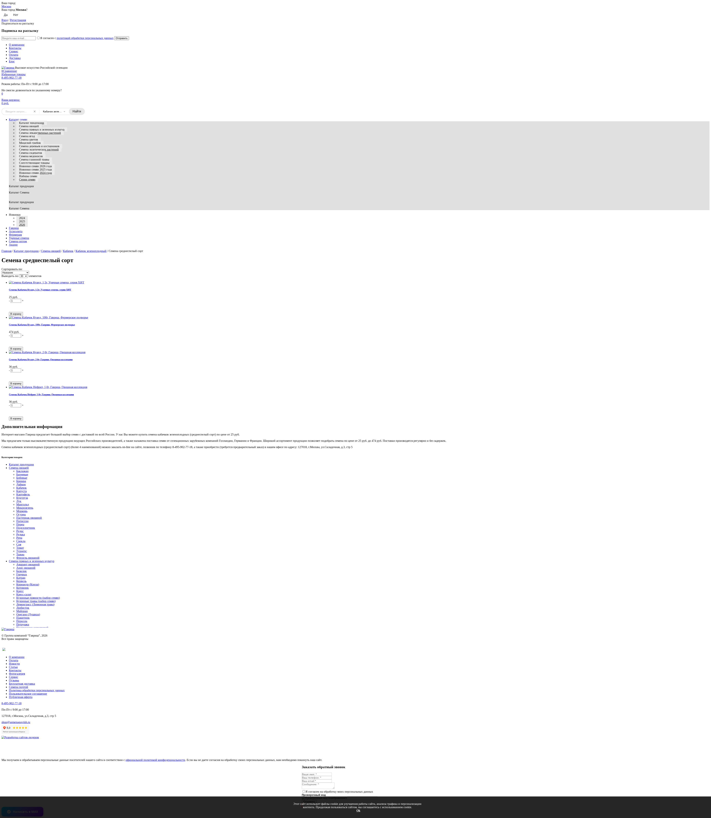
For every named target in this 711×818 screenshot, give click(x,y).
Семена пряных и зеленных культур (41, 129)
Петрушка (22, 624)
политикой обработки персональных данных (85, 38)
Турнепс (21, 551)
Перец (20, 524)
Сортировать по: (11, 269)
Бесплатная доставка (22, 683)
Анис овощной (25, 567)
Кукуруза (22, 497)
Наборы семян (28, 176)
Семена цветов (28, 139)
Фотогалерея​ (17, 673)
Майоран (22, 611)
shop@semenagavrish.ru (15, 722)
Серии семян (27, 179)
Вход (4, 20)
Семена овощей (29, 126)
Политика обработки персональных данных (37, 690)
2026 (22, 224)
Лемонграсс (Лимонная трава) (35, 604)
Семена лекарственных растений (40, 132)
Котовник (22, 587)
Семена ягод (27, 136)
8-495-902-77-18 (11, 77)
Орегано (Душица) (28, 614)
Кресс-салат (23, 594)
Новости (14, 663)
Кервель (21, 581)
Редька (20, 534)
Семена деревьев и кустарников (39, 146)
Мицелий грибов (30, 142)
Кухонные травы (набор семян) (36, 601)
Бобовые (21, 477)
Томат (20, 547)
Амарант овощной (28, 564)
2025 (22, 221)
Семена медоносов (31, 156)
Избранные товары (13, 74)
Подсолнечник (25, 527)
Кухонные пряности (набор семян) (38, 597)
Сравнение (9, 71)
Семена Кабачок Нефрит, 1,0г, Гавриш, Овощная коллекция (41, 394)
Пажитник (23, 617)
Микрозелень (24, 507)
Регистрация (18, 20)
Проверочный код (314, 794)
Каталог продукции (31, 122)
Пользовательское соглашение (28, 693)
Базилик (21, 571)
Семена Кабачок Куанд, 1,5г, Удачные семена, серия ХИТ (40, 289)
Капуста (21, 491)
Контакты (15, 48)
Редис (20, 531)
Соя (18, 544)
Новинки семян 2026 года (35, 166)
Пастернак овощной (29, 517)
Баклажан (22, 471)
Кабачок (68, 251)
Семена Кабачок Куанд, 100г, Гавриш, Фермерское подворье (42, 324)
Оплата (13, 54)
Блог (12, 61)
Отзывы (14, 680)
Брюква (21, 481)
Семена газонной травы (34, 159)
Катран (20, 577)
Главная (6, 251)
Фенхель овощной (27, 557)
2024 (22, 218)
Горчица (21, 574)
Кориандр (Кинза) (27, 584)
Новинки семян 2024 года (35, 172)
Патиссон (22, 521)
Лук (18, 501)
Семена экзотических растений (39, 149)
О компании (16, 44)
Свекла (20, 541)
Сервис (13, 51)
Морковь (21, 511)
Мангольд (22, 504)
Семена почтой (18, 687)
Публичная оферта (20, 697)
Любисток (22, 607)
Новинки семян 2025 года (35, 169)
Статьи (13, 667)
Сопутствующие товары (34, 162)
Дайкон (21, 484)
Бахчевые (22, 474)
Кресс (20, 591)
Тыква (20, 554)
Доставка (15, 58)
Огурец (21, 514)
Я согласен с (77, 38)
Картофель (23, 494)
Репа (19, 537)
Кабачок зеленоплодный (91, 251)
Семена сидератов (30, 152)
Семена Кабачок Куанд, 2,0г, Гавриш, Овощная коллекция (41, 359)
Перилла (21, 621)
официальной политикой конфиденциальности (155, 760)
